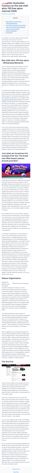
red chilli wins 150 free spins (9, 99)
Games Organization (11, 31)
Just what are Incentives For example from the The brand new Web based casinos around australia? (16, 27)
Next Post (16, 472)
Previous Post (16, 469)
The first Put (9, 32)
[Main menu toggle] (27, 3)
